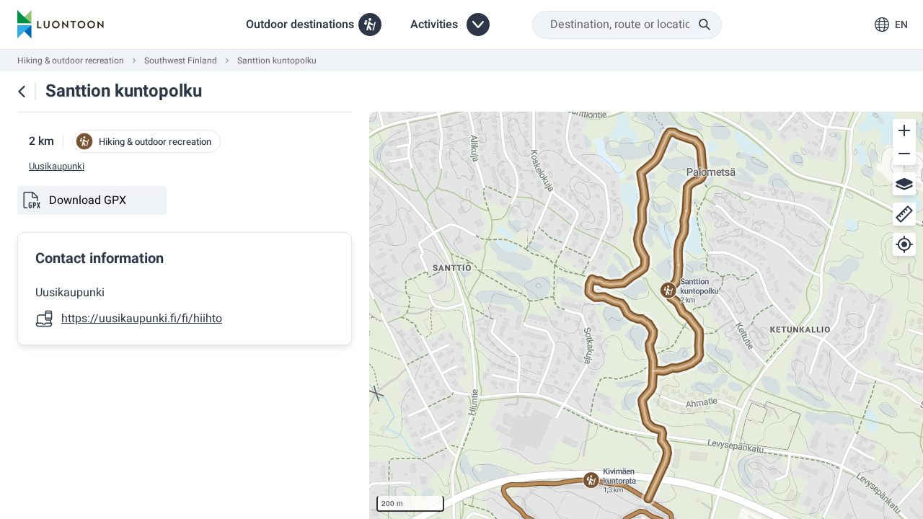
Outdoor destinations (300, 24)
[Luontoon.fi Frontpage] (60, 24)
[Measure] (904, 214)
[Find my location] (904, 244)
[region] (646, 315)
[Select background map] (904, 183)
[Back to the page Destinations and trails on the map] (21, 91)
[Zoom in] (904, 130)
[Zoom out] (904, 153)
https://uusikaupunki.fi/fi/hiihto (141, 318)
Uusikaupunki (56, 166)
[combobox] (627, 25)
